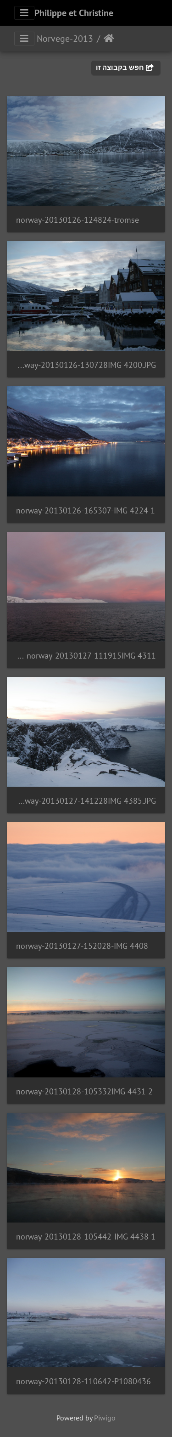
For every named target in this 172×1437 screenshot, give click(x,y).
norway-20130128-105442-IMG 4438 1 (85, 1236)
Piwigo (105, 1417)
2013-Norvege (65, 39)
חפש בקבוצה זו (121, 67)
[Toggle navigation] (24, 13)
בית (109, 38)
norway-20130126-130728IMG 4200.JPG (86, 365)
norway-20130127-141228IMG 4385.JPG (86, 801)
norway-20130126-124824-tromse (77, 220)
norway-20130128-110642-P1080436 (83, 1381)
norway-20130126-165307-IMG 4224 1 (85, 510)
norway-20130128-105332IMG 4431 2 (84, 1091)
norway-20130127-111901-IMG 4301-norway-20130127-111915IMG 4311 (86, 655)
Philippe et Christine (73, 13)
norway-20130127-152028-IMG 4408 (82, 946)
